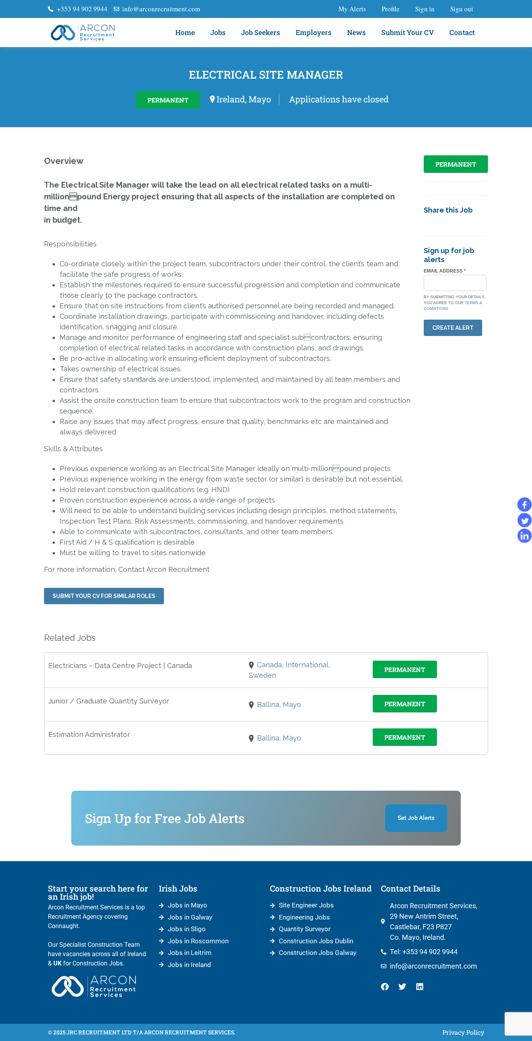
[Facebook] (385, 987)
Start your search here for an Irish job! (98, 892)
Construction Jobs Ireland (321, 888)
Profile (391, 8)
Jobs (217, 32)
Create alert (453, 328)
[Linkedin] (420, 987)
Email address (445, 271)
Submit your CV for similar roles (104, 596)
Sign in (425, 8)
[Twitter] (402, 987)
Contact (462, 32)
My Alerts (352, 8)
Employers (313, 32)
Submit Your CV (407, 32)
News (356, 32)
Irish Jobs (178, 888)
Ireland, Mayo (244, 99)
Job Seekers (260, 32)
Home (185, 32)
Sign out (461, 8)
